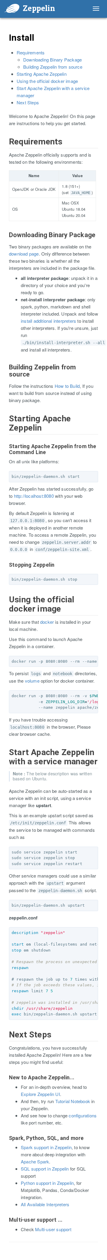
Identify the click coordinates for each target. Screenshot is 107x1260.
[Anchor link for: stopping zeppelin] (7, 571)
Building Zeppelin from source (52, 67)
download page (24, 254)
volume (32, 681)
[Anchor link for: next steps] (5, 1040)
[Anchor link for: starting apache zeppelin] (5, 424)
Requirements (31, 52)
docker (47, 622)
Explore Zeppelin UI (40, 1094)
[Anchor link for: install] (5, 43)
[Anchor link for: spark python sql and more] (7, 1144)
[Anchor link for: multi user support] (7, 1226)
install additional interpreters (48, 321)
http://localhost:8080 (34, 496)
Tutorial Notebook (72, 1101)
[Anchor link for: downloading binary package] (6, 241)
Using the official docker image (47, 81)
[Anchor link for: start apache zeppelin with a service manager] (5, 758)
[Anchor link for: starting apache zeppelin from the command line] (7, 452)
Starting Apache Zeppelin (42, 74)
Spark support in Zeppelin (46, 1147)
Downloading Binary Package (52, 59)
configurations (83, 1115)
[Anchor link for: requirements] (5, 147)
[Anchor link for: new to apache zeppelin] (7, 1083)
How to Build (67, 386)
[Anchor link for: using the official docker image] (5, 605)
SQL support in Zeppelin (45, 1169)
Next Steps (28, 102)
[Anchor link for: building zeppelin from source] (6, 373)
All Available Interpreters (45, 1204)
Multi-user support (53, 1229)
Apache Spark (35, 1161)
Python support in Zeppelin (47, 1183)
